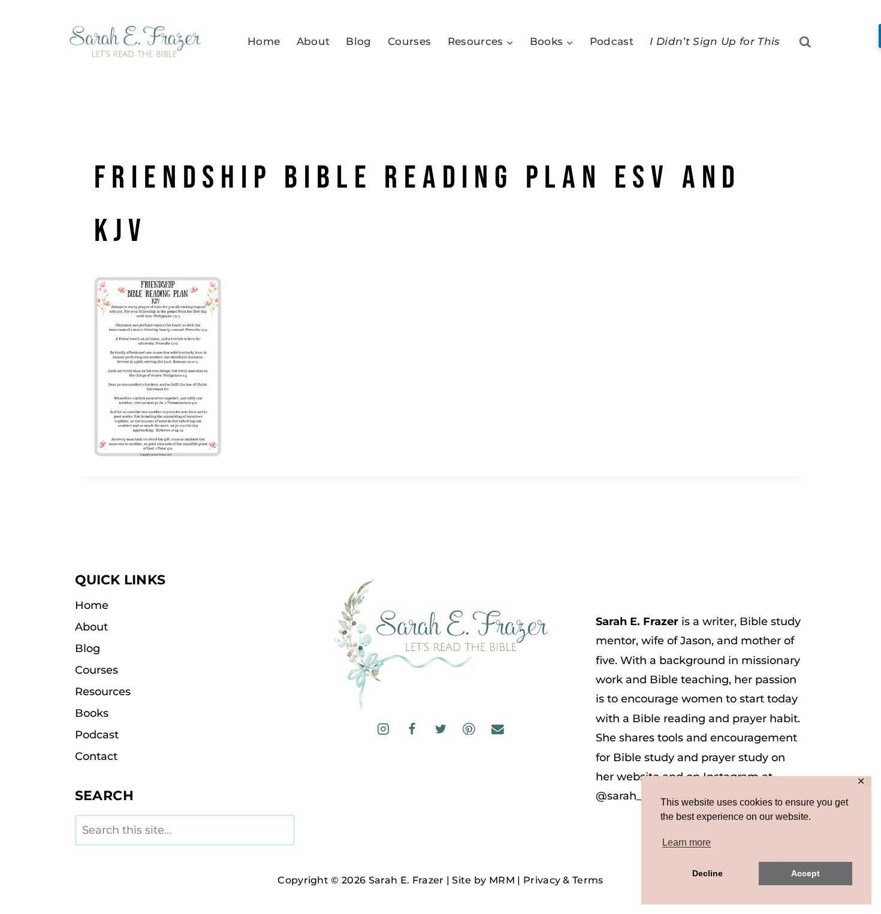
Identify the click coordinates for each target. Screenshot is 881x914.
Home (264, 41)
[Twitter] (440, 728)
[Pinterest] (469, 728)
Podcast (611, 41)
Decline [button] (707, 873)
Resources (103, 691)
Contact (96, 756)
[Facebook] (412, 728)
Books (91, 713)
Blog (358, 41)
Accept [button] (805, 873)
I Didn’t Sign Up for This (715, 41)
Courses (409, 41)
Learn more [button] (686, 842)
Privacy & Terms (563, 880)
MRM (502, 880)
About (313, 41)
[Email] (497, 728)
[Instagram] (383, 728)
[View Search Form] (805, 42)
